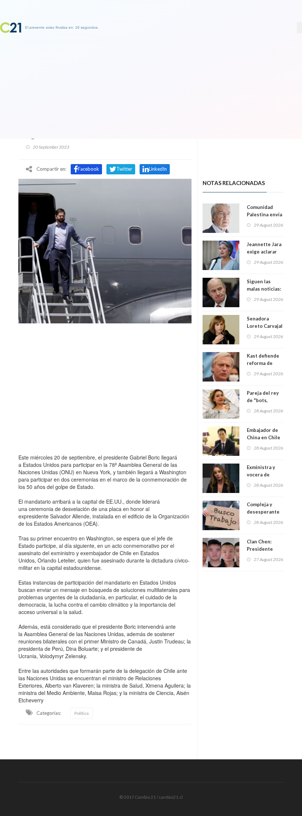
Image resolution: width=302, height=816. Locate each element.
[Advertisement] (105, 386)
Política (81, 713)
